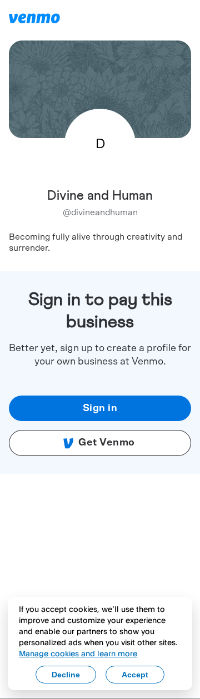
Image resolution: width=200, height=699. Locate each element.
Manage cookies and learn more (78, 653)
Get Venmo (106, 443)
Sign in (100, 408)
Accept (135, 674)
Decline (66, 674)
